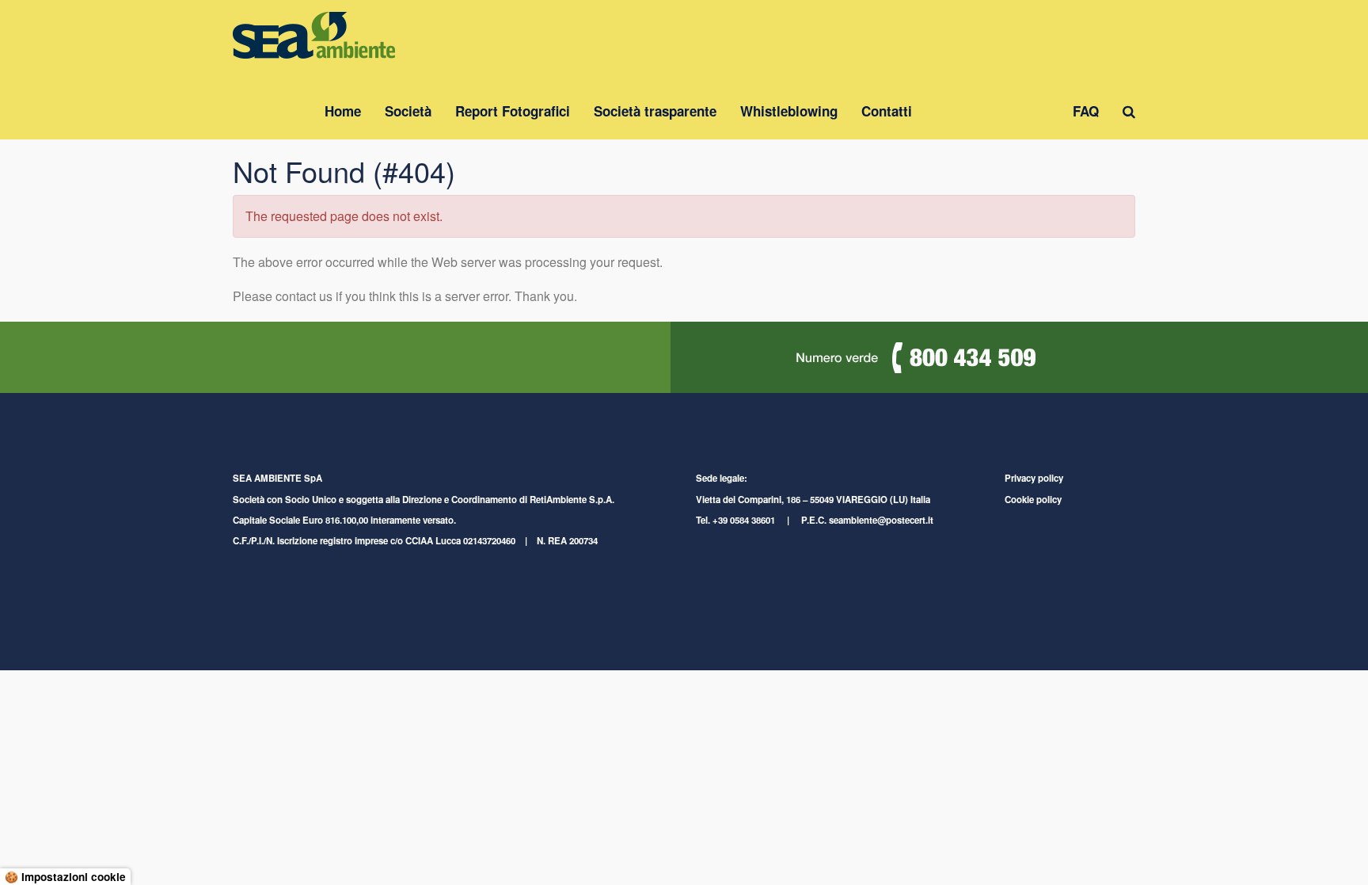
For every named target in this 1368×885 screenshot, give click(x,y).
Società (408, 110)
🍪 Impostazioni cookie (65, 876)
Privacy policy (1034, 478)
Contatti (886, 110)
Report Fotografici (512, 110)
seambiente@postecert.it (881, 520)
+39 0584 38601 (743, 520)
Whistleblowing (789, 110)
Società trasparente (655, 110)
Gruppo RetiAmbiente (992, 110)
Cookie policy (1033, 499)
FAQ (1086, 110)
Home (343, 110)
